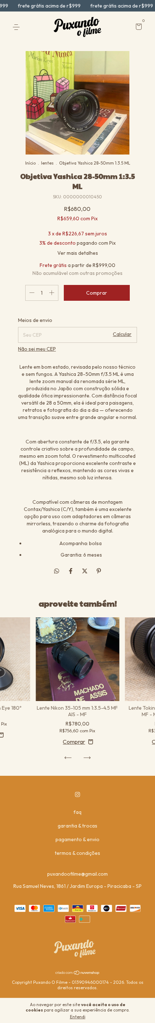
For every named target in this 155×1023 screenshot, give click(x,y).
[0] (137, 27)
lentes (47, 163)
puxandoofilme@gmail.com (77, 874)
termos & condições (77, 853)
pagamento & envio (77, 839)
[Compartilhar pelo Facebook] (71, 571)
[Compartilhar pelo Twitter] (85, 571)
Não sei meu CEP (37, 349)
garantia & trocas (77, 825)
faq (77, 812)
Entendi (77, 1016)
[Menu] (17, 27)
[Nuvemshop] (77, 973)
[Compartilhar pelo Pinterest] (99, 571)
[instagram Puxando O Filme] (77, 794)
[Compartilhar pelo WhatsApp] (56, 571)
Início (30, 163)
